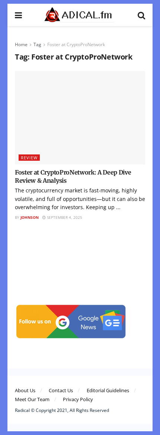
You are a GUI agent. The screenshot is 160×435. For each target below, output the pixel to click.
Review (29, 157)
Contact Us (61, 390)
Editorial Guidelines (108, 390)
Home (21, 44)
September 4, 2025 (64, 217)
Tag (37, 44)
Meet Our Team (32, 399)
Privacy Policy (78, 399)
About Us (25, 390)
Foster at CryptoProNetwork (76, 44)
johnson (29, 217)
